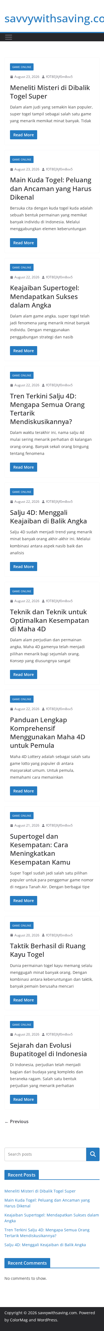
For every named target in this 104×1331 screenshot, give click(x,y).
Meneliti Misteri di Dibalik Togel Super (50, 91)
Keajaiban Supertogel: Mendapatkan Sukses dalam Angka (44, 296)
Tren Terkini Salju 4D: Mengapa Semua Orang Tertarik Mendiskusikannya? (47, 408)
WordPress (47, 1319)
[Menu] (8, 37)
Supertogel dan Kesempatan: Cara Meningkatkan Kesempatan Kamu (40, 849)
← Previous (16, 1121)
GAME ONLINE (21, 67)
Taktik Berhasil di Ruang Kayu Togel (47, 950)
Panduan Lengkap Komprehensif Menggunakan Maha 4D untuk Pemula (47, 732)
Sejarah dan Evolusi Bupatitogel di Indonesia (48, 1049)
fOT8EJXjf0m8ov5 (59, 76)
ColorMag (19, 1319)
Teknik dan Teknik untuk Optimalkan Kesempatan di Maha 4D (49, 620)
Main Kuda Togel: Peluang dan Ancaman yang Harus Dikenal (51, 188)
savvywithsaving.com (57, 1312)
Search (93, 1154)
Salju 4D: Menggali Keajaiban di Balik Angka (48, 516)
